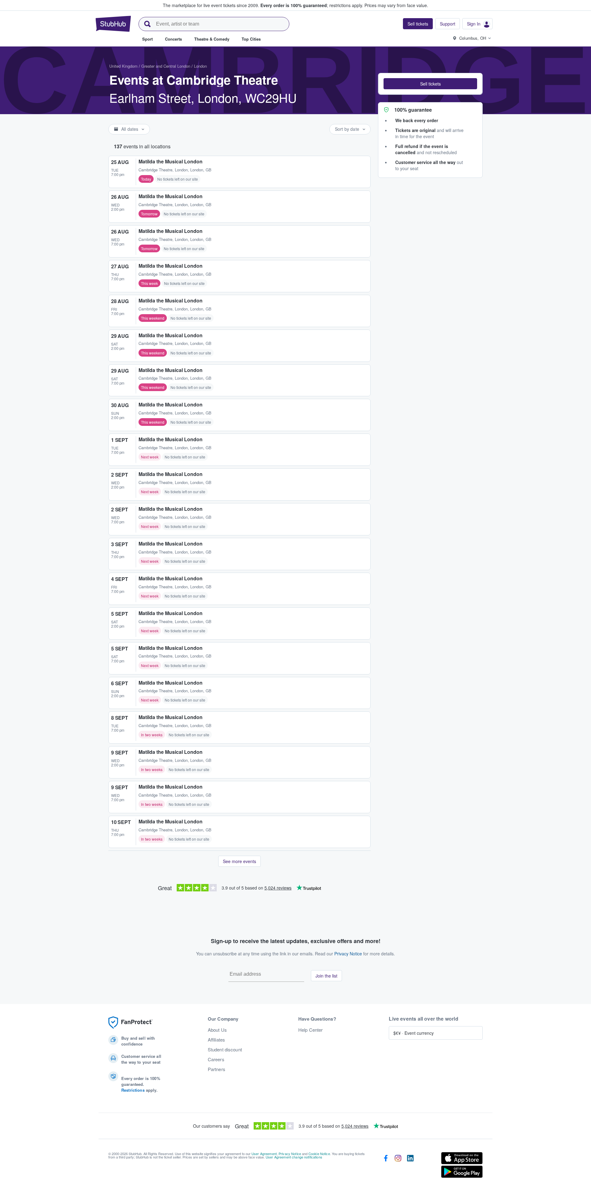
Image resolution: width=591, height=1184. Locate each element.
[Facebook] (385, 1166)
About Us (217, 1029)
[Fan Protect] (130, 1022)
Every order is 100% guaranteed (311, 5)
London (200, 66)
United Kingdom (123, 66)
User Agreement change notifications (294, 1156)
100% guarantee (413, 109)
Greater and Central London (165, 66)
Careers (216, 1059)
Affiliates (216, 1039)
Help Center (310, 1029)
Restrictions (133, 1090)
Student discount (225, 1049)
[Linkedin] (410, 1166)
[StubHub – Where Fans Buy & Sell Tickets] (113, 23)
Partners (216, 1069)
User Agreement (264, 1153)
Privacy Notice (348, 953)
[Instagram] (398, 1166)
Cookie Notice (319, 1153)
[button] (430, 83)
